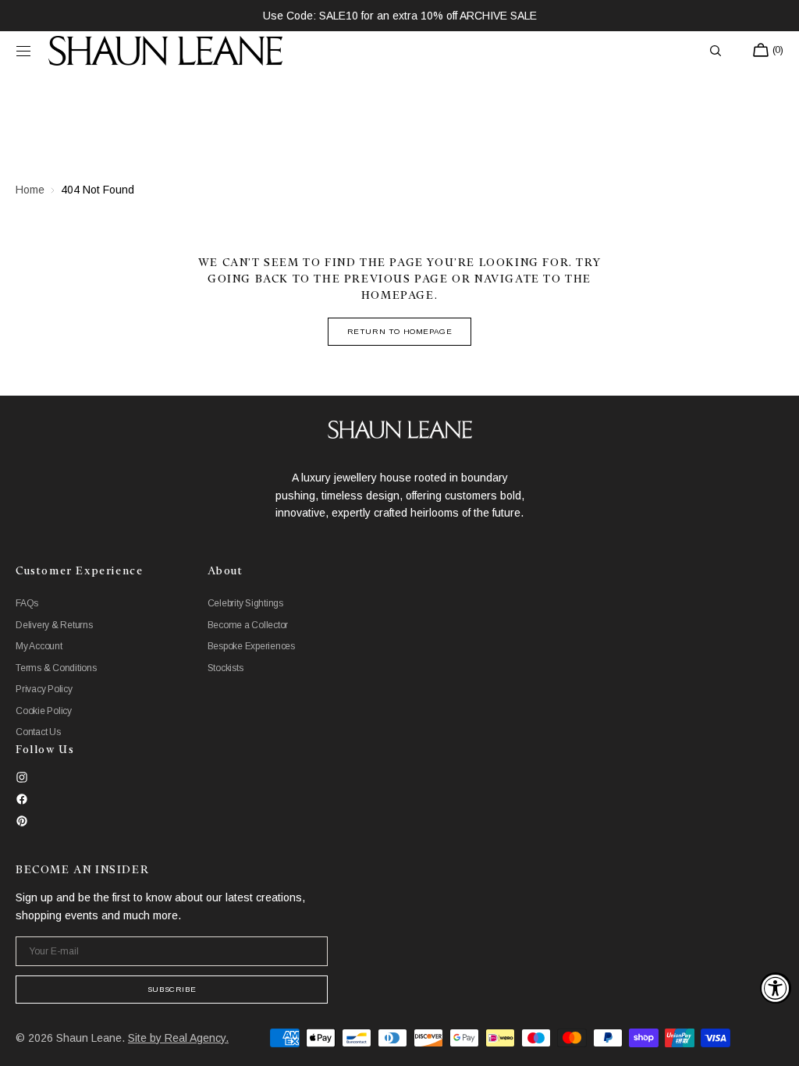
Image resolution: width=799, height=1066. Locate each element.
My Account (39, 646)
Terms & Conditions (56, 668)
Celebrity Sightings (245, 603)
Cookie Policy (44, 710)
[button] (23, 51)
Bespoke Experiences (251, 646)
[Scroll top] (775, 1042)
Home (30, 189)
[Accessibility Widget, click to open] (775, 988)
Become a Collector (248, 625)
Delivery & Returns (54, 625)
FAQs (27, 603)
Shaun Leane (89, 1038)
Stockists (225, 668)
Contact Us (38, 732)
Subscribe (171, 989)
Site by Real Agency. (178, 1038)
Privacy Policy (44, 689)
